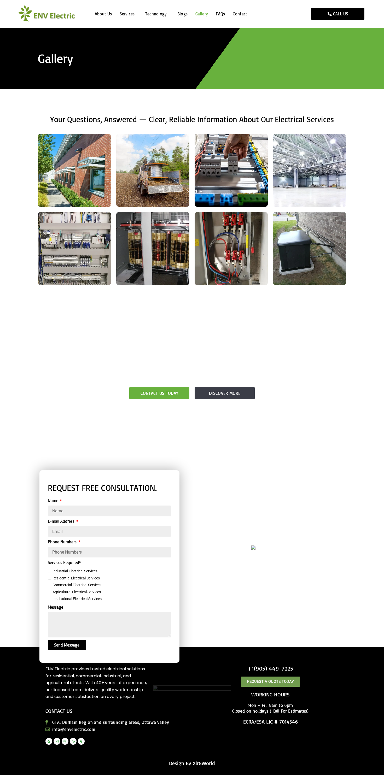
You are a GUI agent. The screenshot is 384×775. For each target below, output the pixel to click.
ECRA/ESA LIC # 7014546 (270, 721)
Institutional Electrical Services (77, 599)
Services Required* (64, 562)
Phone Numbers (63, 541)
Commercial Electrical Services (77, 585)
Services (127, 13)
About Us (103, 13)
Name (53, 500)
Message (55, 607)
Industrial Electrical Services (75, 571)
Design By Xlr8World (192, 763)
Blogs (182, 13)
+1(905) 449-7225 (270, 668)
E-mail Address (61, 521)
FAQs (220, 13)
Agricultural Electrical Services (77, 592)
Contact (240, 13)
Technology (156, 13)
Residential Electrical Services (76, 578)
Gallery (201, 13)
